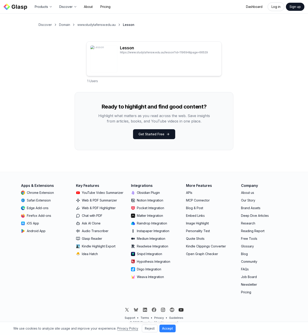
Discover (45, 25)
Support (130, 317)
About (88, 7)
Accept (167, 328)
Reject (150, 328)
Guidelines (176, 317)
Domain (64, 25)
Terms (144, 317)
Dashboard (254, 7)
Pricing (105, 7)
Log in (275, 7)
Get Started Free (151, 134)
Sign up (295, 7)
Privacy (159, 317)
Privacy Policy (127, 328)
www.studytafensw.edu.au (96, 25)
